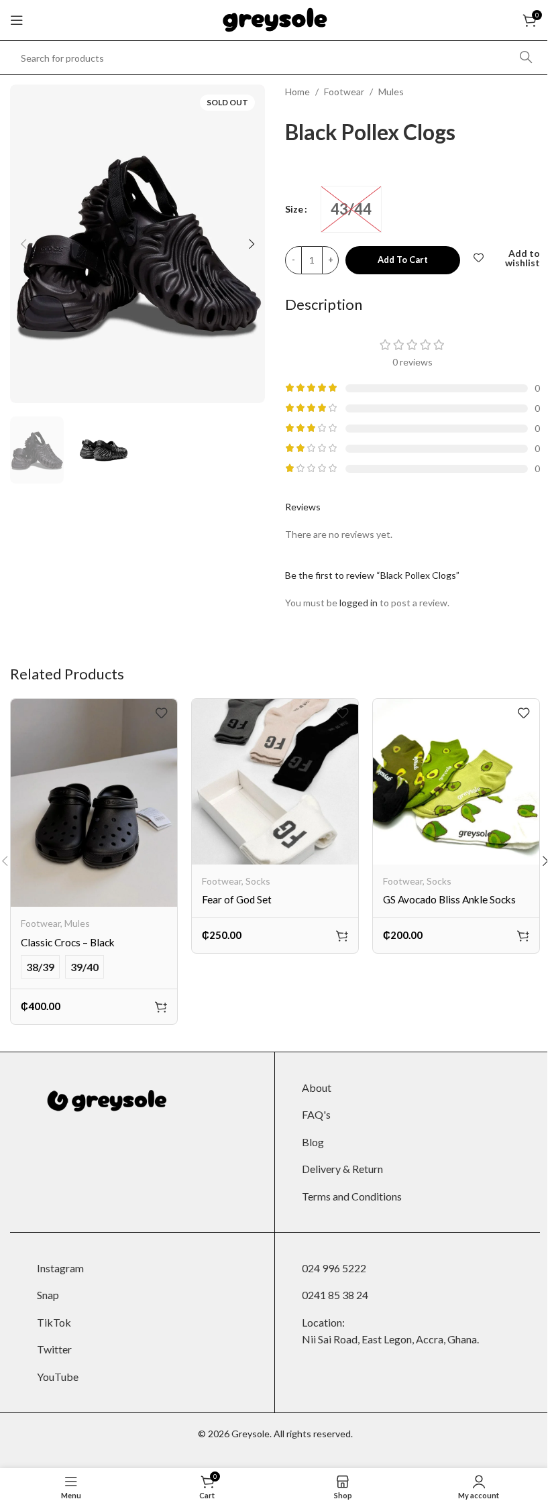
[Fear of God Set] (275, 782)
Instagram (60, 1268)
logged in (358, 602)
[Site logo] (275, 19)
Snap (48, 1294)
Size (294, 209)
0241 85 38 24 (335, 1294)
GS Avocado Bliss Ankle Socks (449, 899)
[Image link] (104, 1099)
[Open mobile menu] (16, 20)
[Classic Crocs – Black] (94, 803)
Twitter (54, 1349)
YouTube (57, 1376)
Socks (257, 881)
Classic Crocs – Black (68, 942)
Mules (391, 91)
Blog (313, 1141)
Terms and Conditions (352, 1196)
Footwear (344, 91)
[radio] (351, 209)
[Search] (526, 58)
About (316, 1087)
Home (297, 91)
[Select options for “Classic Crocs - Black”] (161, 1007)
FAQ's (316, 1114)
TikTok (54, 1322)
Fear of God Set (237, 899)
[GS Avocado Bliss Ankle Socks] (456, 782)
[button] (23, 244)
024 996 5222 (334, 1268)
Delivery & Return (342, 1168)
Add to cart (403, 259)
